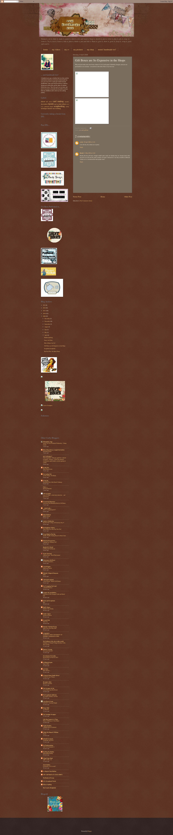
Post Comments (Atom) (86, 201)
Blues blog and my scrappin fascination (53, 450)
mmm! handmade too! (107, 49)
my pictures (78, 49)
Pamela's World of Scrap (50, 627)
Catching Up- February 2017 (50, 542)
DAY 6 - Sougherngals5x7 (49, 509)
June (46, 329)
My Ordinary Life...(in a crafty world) (53, 641)
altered (43, 101)
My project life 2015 (48, 651)
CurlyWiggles (47, 566)
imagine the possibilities (49, 592)
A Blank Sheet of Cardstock (49, 727)
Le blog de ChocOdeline (49, 771)
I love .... (45, 487)
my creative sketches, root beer (50, 696)
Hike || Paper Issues (47, 469)
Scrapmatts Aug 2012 (48, 740)
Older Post (128, 196)
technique (44, 108)
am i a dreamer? (47, 456)
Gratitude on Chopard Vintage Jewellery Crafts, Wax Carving (54, 643)
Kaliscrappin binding (48, 753)
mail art (56, 104)
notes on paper (47, 493)
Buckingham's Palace (49, 527)
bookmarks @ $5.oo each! (49, 766)
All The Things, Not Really (49, 475)
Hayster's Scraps (47, 649)
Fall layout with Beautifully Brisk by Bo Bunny (54, 503)
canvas (50, 101)
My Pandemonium (48, 745)
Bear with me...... (47, 670)
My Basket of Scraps (48, 778)
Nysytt (44, 734)
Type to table (46, 664)
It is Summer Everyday (49, 656)
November (47, 321)
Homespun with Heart (49, 560)
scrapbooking (59, 106)
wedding (58, 108)
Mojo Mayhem (47, 515)
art (80, 130)
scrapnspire (46, 633)
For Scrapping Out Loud (49, 586)
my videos (56, 49)
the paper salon (47, 682)
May (46, 332)
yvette (81, 142)
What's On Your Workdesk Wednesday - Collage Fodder (54, 444)
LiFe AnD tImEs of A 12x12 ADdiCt (52, 774)
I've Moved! (46, 709)
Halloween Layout (47, 568)
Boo (44, 602)
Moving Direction (47, 488)
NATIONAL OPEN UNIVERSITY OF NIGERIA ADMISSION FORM (52, 635)
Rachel (82, 153)
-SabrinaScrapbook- (48, 580)
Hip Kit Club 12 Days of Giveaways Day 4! (53, 522)
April (46, 335)
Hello (44, 574)
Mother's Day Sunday (48, 609)
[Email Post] (90, 128)
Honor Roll (46, 708)
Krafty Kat (46, 467)
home (45, 49)
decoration (44, 104)
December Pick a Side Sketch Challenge (52, 482)
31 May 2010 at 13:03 (89, 153)
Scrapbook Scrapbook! (49, 348)
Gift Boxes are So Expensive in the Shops (54, 346)
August (46, 327)
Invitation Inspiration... (48, 561)
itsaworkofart (46, 765)
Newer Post (77, 196)
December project (47, 451)
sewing (67, 106)
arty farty (45, 669)
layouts (51, 103)
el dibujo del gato (47, 662)
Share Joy (45, 621)
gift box (86, 130)
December (47, 318)
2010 (44, 313)
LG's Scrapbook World (49, 781)
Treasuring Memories (49, 502)
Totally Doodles (47, 726)
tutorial (49, 108)
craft (82, 130)
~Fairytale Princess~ (48, 587)
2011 (44, 311)
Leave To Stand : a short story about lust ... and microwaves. (54, 495)
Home (103, 196)
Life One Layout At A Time (50, 719)
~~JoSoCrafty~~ (47, 508)
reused (51, 106)
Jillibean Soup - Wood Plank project (51, 555)
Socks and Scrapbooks (49, 601)
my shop (90, 49)
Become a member (47, 683)
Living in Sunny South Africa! (51, 675)
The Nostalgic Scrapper (49, 714)
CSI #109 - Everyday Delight (50, 703)
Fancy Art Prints (48, 340)
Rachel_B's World (48, 547)
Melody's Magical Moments (50, 573)
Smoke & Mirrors (47, 615)
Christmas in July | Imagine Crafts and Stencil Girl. (54, 594)
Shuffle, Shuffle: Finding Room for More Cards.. (54, 535)
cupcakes (67, 101)
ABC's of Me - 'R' (47, 760)
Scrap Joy (45, 480)
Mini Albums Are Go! (49, 343)
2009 (44, 316)
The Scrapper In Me (48, 688)
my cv (66, 49)
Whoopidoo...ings (47, 442)
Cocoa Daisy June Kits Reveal (50, 690)
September (47, 324)
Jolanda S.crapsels (48, 739)
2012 (44, 308)
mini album (62, 104)
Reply (81, 147)
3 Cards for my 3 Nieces (49, 677)
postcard (46, 106)
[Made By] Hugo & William (50, 732)
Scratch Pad (46, 620)
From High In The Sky (49, 534)
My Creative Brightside (49, 788)
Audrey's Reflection (48, 521)
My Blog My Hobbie (48, 752)
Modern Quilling (48, 337)
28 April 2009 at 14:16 (89, 142)
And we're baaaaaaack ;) (48, 747)
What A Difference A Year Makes (51, 721)
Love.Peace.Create (48, 701)
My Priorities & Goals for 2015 (50, 657)
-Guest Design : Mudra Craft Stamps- (52, 581)
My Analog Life (47, 474)
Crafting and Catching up (49, 548)
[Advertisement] (63, 824)
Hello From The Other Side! (50, 628)
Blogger (90, 831)
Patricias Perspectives (49, 541)
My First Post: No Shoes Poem (52, 351)
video (53, 108)
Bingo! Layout (46, 516)
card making (58, 101)
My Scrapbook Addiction (50, 695)
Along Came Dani (48, 758)
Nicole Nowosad (47, 553)
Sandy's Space (47, 614)
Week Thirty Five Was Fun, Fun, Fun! (52, 529)
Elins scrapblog (47, 784)
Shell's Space (46, 607)
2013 (44, 305)
